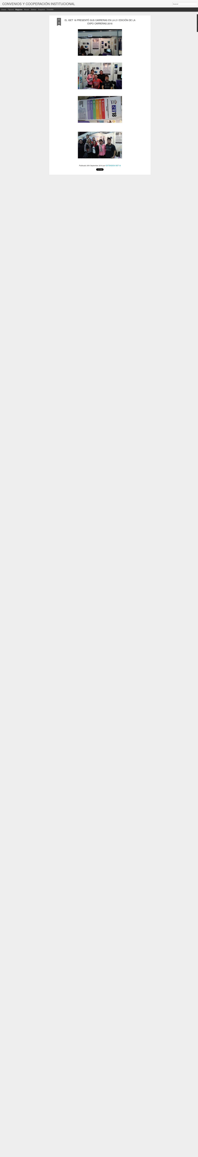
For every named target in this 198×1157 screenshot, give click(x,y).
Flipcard (11, 9)
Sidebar (33, 9)
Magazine (18, 9)
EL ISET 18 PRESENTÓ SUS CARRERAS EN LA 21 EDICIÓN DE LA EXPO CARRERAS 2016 (100, 21)
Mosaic (26, 9)
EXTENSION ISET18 (113, 165)
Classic (3, 9)
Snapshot (41, 9)
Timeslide (50, 9)
